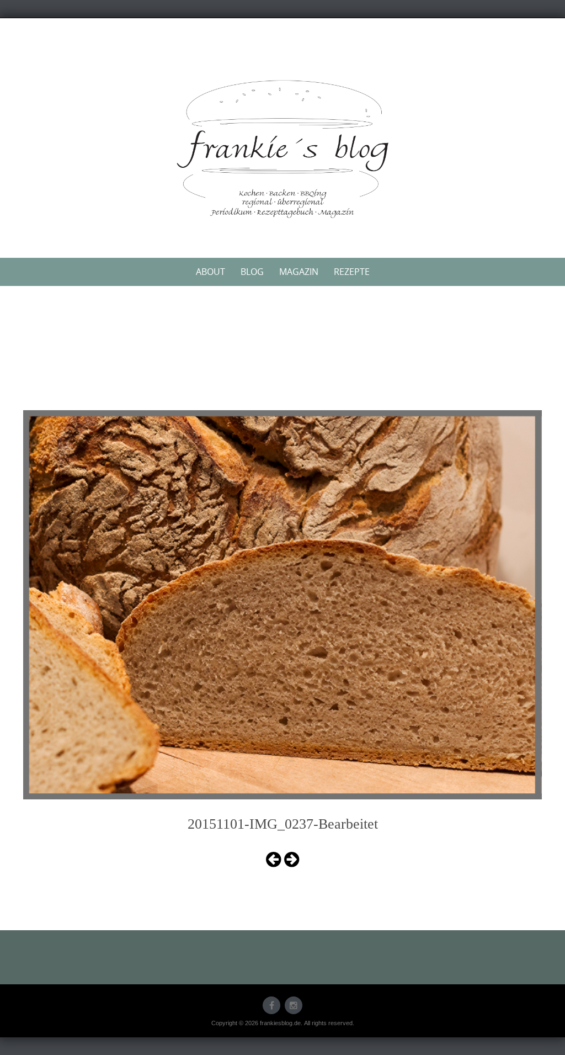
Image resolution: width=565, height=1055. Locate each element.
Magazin (298, 272)
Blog (252, 272)
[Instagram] (293, 1005)
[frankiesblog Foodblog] (282, 149)
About (210, 272)
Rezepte (352, 272)
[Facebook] (271, 1005)
